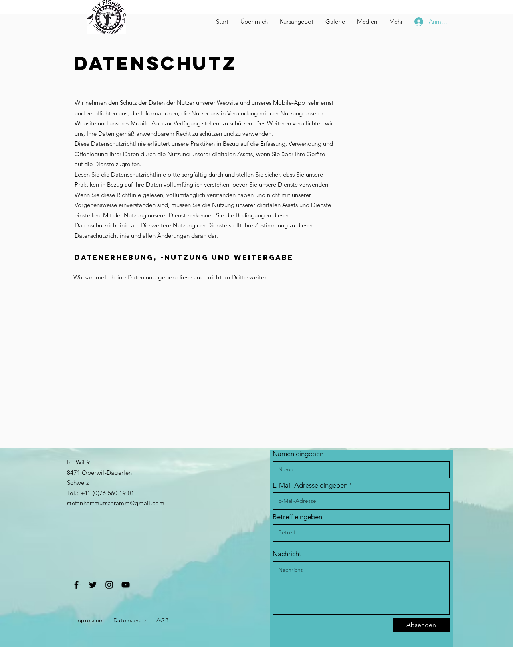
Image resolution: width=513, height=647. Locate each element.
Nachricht (287, 554)
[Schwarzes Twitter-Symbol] (93, 585)
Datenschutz (130, 620)
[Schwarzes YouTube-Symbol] (126, 585)
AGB (162, 620)
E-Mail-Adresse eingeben (310, 485)
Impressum (89, 620)
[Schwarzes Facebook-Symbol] (76, 585)
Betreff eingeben (297, 517)
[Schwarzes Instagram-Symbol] (109, 585)
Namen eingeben (298, 453)
